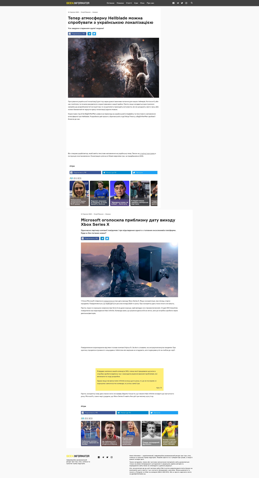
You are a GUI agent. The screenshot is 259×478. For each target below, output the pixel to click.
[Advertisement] (113, 136)
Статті (129, 3)
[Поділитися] (89, 33)
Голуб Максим (85, 12)
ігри (73, 166)
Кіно (142, 3)
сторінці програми (147, 153)
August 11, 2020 (123, 362)
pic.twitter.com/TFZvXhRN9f (143, 358)
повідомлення (109, 301)
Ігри (136, 3)
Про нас (150, 3)
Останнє (110, 3)
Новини (120, 3)
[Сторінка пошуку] (192, 3)
